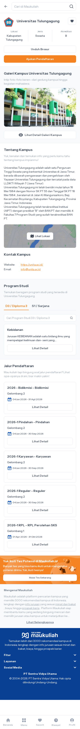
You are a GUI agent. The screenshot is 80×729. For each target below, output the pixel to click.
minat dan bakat (65, 604)
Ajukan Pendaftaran (40, 59)
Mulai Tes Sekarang (40, 577)
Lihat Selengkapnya (40, 622)
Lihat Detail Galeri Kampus (43, 135)
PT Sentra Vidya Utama (40, 673)
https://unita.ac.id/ (32, 264)
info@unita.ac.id (31, 269)
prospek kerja (30, 608)
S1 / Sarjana (40, 306)
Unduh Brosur (40, 49)
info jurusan (32, 604)
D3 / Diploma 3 (16, 306)
